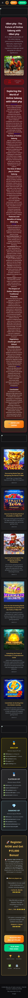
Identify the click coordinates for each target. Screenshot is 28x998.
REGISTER (22, 2)
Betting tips (17, 133)
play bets (14, 224)
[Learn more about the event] (14, 11)
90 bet (18, 366)
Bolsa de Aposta (14, 387)
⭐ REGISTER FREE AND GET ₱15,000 (14, 939)
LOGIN (14, 2)
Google (14, 993)
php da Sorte (14, 104)
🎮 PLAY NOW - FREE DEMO (14, 948)
